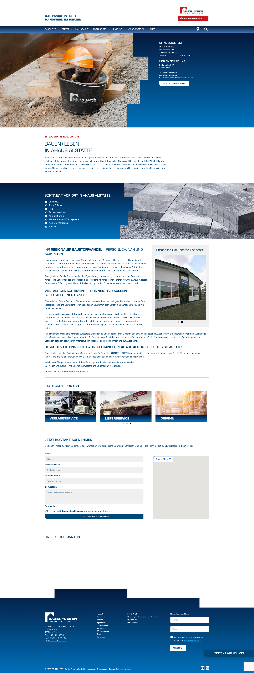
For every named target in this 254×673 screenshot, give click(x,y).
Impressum (132, 619)
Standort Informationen (174, 83)
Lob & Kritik (132, 613)
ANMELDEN (178, 648)
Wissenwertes (103, 631)
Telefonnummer (53, 475)
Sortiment (101, 616)
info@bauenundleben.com (55, 640)
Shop (152, 29)
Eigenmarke (102, 622)
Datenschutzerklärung (70, 510)
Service (65, 29)
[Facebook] (202, 668)
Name (48, 453)
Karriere (117, 29)
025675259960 (170, 72)
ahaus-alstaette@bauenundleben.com (179, 77)
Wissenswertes (136, 29)
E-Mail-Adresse (53, 464)
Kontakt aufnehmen (229, 653)
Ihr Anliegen (51, 487)
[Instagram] (207, 668)
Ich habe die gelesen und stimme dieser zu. (79, 510)
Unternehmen (100, 29)
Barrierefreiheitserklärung (120, 669)
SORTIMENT (50, 29)
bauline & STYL (82, 29)
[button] (206, 29)
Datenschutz (51, 506)
